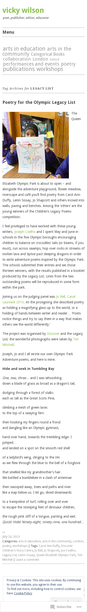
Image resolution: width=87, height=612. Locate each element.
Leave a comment (27, 559)
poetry (68, 64)
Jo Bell (39, 550)
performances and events (31, 64)
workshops (49, 69)
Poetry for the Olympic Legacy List (38, 102)
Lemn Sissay (26, 555)
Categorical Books (48, 54)
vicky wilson (23, 10)
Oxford (54, 59)
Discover (53, 334)
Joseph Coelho (25, 232)
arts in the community (57, 541)
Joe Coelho (68, 550)
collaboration (17, 58)
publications (19, 69)
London (40, 58)
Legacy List (9, 555)
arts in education (24, 48)
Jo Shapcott (51, 550)
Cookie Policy (23, 593)
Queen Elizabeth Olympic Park (56, 555)
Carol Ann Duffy (49, 546)
